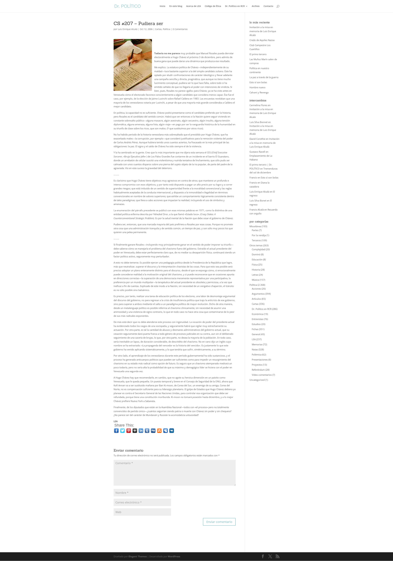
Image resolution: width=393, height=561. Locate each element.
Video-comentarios (262, 374)
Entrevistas (257, 319)
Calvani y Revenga (258, 92)
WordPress (174, 556)
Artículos (256, 298)
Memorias (257, 344)
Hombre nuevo (257, 87)
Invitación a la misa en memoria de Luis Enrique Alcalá (262, 31)
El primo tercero (258, 54)
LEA (254, 339)
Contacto (268, 6)
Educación (257, 259)
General (256, 334)
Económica (257, 314)
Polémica (256, 354)
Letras (255, 274)
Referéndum (258, 369)
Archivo (256, 6)
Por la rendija (259, 235)
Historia (256, 269)
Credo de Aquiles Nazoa (261, 40)
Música (255, 279)
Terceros (256, 240)
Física (255, 264)
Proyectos (257, 364)
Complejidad (258, 249)
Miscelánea (255, 226)
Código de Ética (213, 6)
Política (166, 29)
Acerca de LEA (193, 6)
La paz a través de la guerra (263, 77)
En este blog (175, 6)
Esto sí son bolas (258, 82)
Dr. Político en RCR (235, 6)
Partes (255, 230)
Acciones (256, 288)
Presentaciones (260, 359)
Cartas (158, 29)
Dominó (256, 254)
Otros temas (256, 245)
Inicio (162, 6)
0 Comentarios (180, 29)
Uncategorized (257, 379)
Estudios (256, 324)
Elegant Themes (137, 556)
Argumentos (258, 293)
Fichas (255, 329)
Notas (255, 349)
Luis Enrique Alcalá (127, 29)
